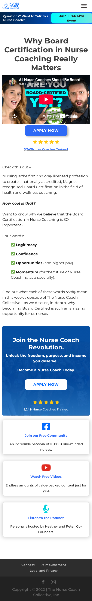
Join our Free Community (46, 435)
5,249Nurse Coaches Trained (46, 149)
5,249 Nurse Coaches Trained (46, 409)
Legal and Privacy (44, 570)
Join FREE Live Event (71, 18)
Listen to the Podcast (46, 518)
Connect (28, 565)
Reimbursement (53, 565)
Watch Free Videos (46, 477)
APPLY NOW (46, 130)
